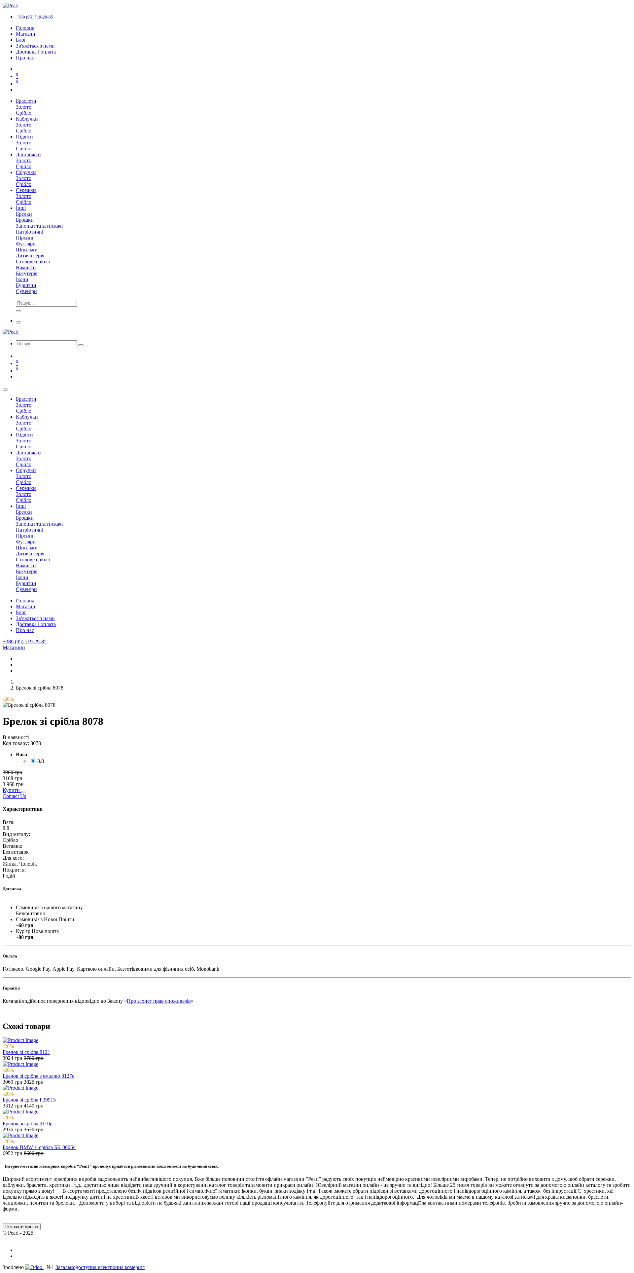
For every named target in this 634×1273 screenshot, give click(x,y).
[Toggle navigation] (18, 322)
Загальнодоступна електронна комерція (100, 1267)
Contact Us (14, 796)
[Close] (5, 390)
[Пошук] (81, 345)
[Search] (18, 311)
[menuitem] (25, 28)
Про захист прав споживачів (159, 1001)
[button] (12, 790)
